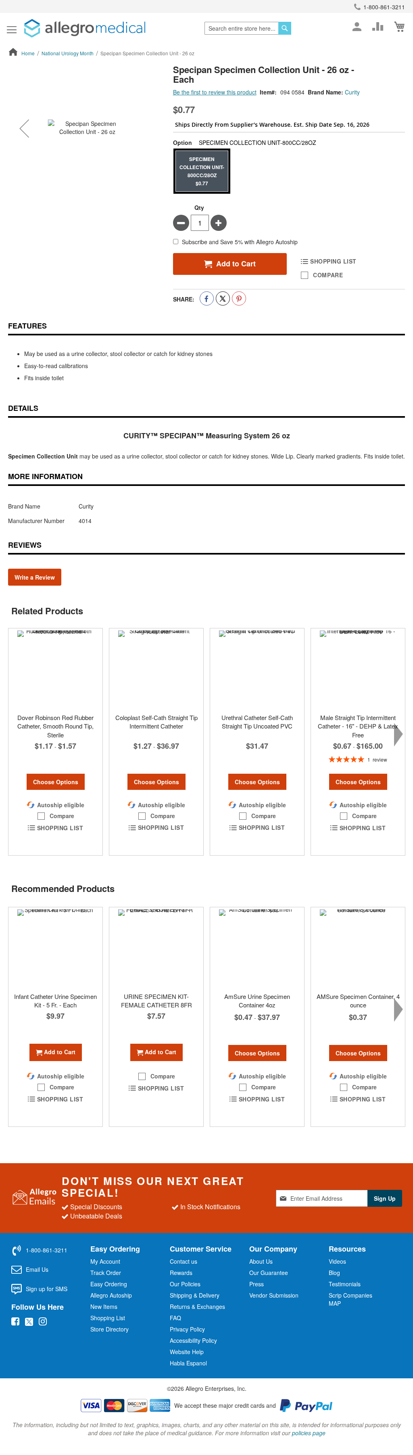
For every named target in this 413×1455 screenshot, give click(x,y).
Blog (334, 1273)
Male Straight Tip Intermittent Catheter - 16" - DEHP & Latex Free (358, 726)
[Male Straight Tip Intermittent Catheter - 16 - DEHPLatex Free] (358, 668)
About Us (261, 1261)
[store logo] (84, 28)
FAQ (175, 1318)
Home (28, 53)
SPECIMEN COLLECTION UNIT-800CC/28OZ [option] (201, 171)
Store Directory (109, 1329)
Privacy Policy (187, 1329)
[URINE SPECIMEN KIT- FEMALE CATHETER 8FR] (156, 947)
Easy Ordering (108, 1284)
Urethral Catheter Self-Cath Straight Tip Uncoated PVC (257, 721)
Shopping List (107, 1318)
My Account (105, 1261)
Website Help (187, 1352)
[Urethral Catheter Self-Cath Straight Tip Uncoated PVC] (257, 668)
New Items (103, 1306)
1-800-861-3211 (384, 7)
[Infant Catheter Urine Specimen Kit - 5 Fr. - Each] (55, 947)
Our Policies (185, 1284)
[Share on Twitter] (223, 298)
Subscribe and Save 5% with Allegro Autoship (240, 242)
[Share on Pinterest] (239, 298)
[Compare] (378, 26)
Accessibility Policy (193, 1340)
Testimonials (345, 1284)
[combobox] (247, 28)
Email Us (37, 1269)
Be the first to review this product (215, 92)
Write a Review (35, 577)
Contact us (183, 1261)
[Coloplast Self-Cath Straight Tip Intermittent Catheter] (156, 668)
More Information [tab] (45, 476)
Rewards (181, 1273)
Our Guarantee (268, 1273)
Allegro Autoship (111, 1295)
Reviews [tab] (25, 545)
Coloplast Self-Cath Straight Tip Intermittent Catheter (156, 721)
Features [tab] (27, 325)
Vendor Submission (273, 1295)
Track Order (105, 1273)
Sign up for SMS (46, 1289)
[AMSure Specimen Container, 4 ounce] (358, 947)
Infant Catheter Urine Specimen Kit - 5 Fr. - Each (55, 1000)
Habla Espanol (188, 1363)
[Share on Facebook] (207, 298)
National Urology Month (68, 53)
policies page (308, 1433)
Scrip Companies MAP (350, 1299)
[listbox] (289, 172)
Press (256, 1284)
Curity (352, 92)
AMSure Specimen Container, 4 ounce (358, 1000)
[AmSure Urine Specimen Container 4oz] (257, 947)
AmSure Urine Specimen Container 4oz (257, 1000)
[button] (24, 128)
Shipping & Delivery (194, 1295)
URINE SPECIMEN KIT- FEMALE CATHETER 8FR (156, 1000)
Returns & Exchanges (197, 1306)
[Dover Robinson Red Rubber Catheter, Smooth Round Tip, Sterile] (55, 668)
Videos (337, 1261)
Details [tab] (23, 408)
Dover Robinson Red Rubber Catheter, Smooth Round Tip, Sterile (55, 726)
